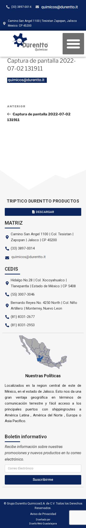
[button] (73, 43)
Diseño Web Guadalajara (43, 523)
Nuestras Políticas (43, 375)
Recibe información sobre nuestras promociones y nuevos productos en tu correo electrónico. (43, 453)
